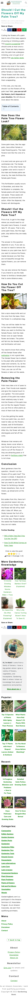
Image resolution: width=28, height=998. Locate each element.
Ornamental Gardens (9, 873)
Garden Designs (7, 837)
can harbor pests (17, 58)
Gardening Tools (7, 853)
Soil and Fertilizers (8, 886)
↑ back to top (14, 940)
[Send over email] (24, 29)
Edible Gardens (7, 834)
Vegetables (5, 889)
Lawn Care (5, 866)
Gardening (5, 844)
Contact (4, 930)
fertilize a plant (17, 455)
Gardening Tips (7, 850)
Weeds (4, 893)
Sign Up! (7, 968)
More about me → (14, 689)
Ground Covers (7, 857)
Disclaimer (5, 927)
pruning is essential (12, 44)
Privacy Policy (7, 924)
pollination (5, 355)
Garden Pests (6, 840)
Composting (6, 831)
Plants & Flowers (8, 883)
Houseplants (6, 860)
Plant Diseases (7, 876)
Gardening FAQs (7, 847)
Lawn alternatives (8, 863)
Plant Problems (7, 880)
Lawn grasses (6, 870)
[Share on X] (14, 29)
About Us (14, 958)
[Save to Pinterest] (19, 29)
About (3, 921)
